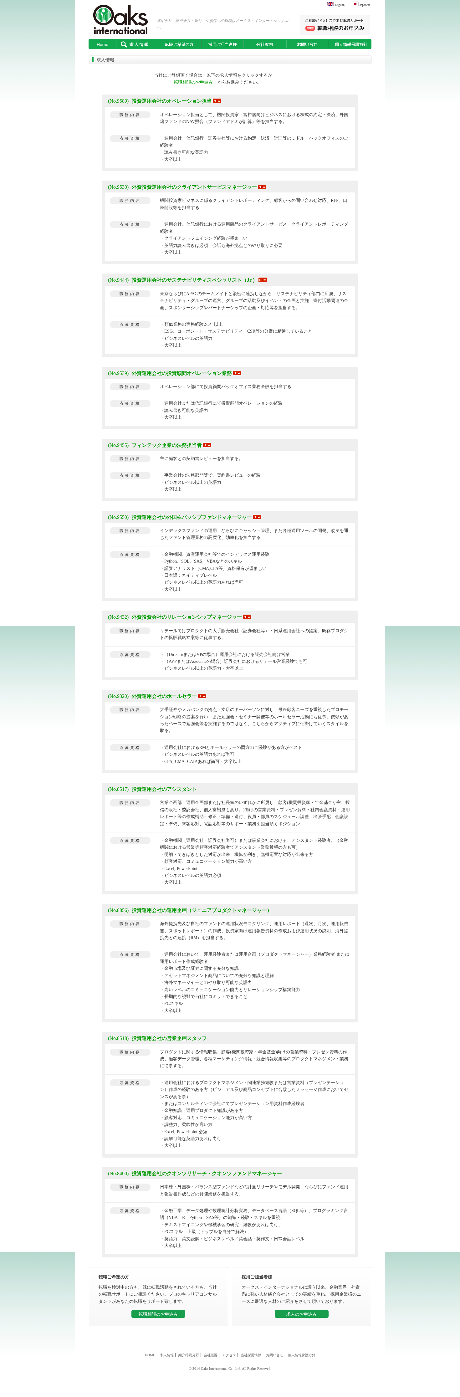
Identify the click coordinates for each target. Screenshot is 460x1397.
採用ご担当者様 (222, 44)
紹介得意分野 (188, 1355)
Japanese (365, 5)
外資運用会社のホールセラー (152, 696)
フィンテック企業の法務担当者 (155, 445)
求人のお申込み (301, 1314)
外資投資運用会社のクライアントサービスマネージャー (182, 187)
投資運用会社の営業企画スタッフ (157, 1038)
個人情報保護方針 (350, 44)
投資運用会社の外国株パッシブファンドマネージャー (180, 517)
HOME (102, 44)
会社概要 (210, 1355)
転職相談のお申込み (158, 1314)
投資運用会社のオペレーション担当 (160, 101)
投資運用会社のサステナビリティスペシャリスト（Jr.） (183, 280)
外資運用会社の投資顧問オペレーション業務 (170, 373)
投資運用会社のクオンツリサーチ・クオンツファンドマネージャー (195, 1173)
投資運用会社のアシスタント (152, 789)
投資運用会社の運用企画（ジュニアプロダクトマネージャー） (190, 910)
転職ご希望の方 (180, 44)
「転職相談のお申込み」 (193, 82)
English (340, 5)
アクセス (229, 1355)
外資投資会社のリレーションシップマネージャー (175, 617)
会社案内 (264, 44)
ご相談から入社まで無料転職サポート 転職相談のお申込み (336, 24)
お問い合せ (307, 44)
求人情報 (137, 44)
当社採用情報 (251, 1355)
